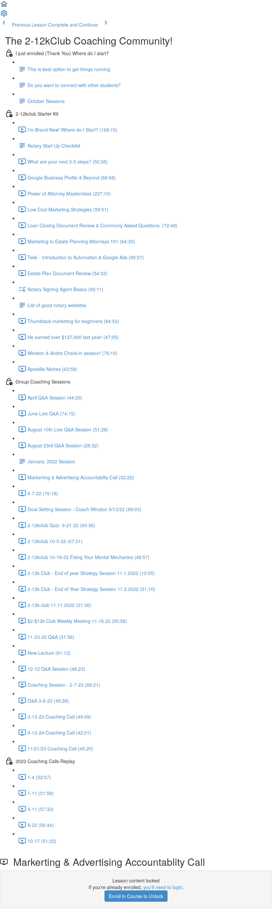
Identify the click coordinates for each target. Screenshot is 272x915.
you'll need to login (162, 887)
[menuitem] (4, 15)
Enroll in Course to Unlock (136, 896)
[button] (4, 6)
